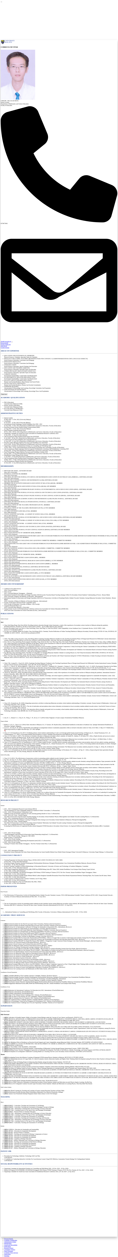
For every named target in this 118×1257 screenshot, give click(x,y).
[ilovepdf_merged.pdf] (5, 731)
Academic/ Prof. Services (11, 1252)
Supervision (7, 1254)
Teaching (6, 1256)
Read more (4, 394)
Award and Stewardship (10, 1245)
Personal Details (8, 1239)
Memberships (7, 1243)
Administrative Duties (10, 1242)
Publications (7, 1246)
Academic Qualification (10, 1240)
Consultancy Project (9, 1249)
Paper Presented (8, 1251)
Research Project (8, 1248)
